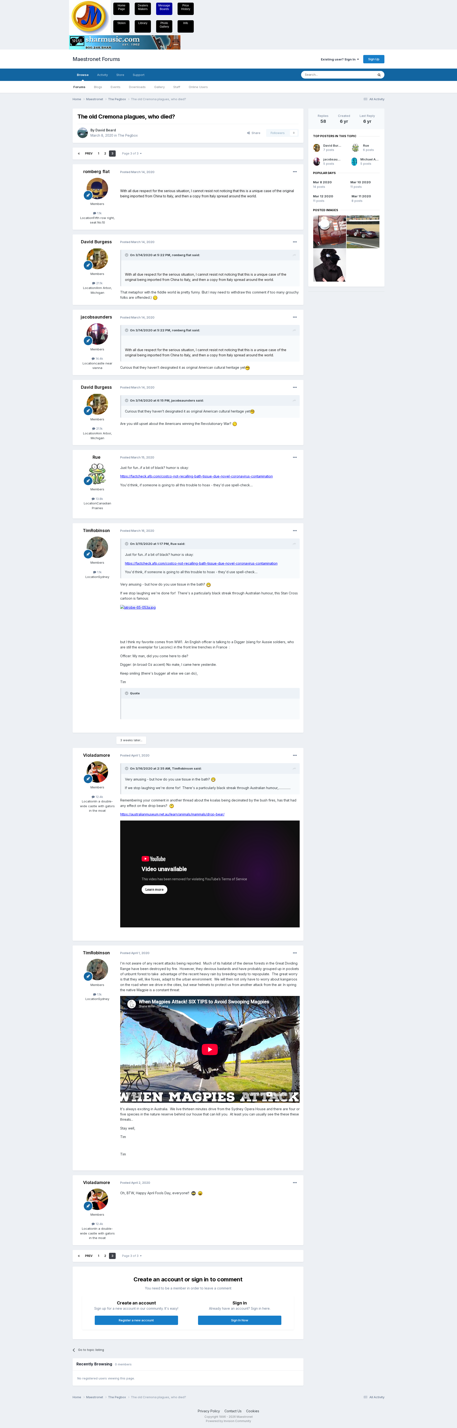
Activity (102, 75)
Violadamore (96, 755)
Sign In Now (239, 1320)
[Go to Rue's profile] (97, 474)
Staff (176, 87)
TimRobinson (96, 530)
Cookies (252, 1411)
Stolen (121, 23)
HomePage (121, 7)
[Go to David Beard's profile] (82, 133)
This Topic (360, 74)
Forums (79, 87)
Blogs (98, 87)
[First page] (78, 153)
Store (120, 75)
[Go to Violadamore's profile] (97, 772)
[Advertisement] (327, 367)
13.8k (99, 499)
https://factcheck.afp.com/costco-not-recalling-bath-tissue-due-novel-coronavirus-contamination (196, 476)
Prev (89, 153)
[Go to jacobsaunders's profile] (97, 334)
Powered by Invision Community (228, 1421)
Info (185, 23)
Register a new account (136, 1320)
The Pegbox (128, 135)
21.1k (99, 283)
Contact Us (233, 1411)
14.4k (99, 358)
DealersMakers (143, 7)
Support (138, 75)
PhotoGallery (164, 24)
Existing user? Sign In (339, 59)
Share (255, 133)
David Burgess (96, 241)
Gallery (159, 87)
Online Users (198, 87)
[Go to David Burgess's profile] (97, 258)
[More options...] (295, 172)
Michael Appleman (374, 159)
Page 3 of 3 (131, 153)
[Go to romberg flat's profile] (97, 188)
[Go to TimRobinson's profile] (97, 547)
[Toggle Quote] (127, 255)
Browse (83, 75)
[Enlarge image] (138, 607)
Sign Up (373, 59)
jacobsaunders (96, 316)
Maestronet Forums (96, 59)
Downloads (137, 87)
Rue (96, 457)
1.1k (99, 213)
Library (142, 23)
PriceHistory (185, 7)
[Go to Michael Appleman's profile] (354, 162)
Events (115, 87)
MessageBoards (164, 7)
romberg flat (96, 171)
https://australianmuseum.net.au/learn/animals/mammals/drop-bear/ (172, 814)
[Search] (379, 75)
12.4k (99, 797)
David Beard (105, 130)
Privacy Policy (209, 1411)
